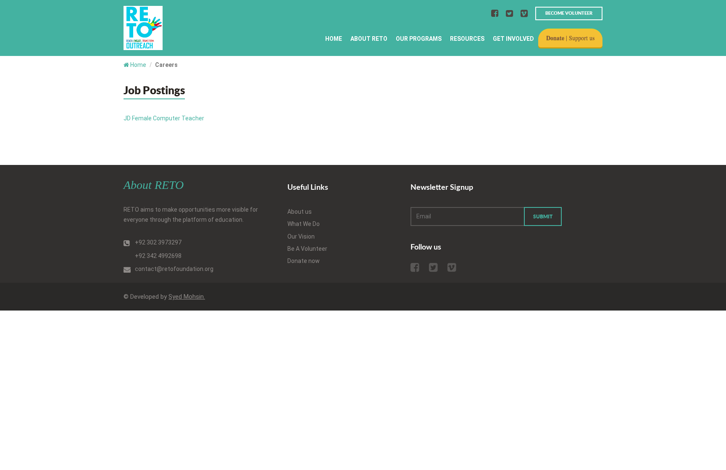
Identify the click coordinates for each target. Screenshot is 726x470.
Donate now (303, 261)
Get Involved (513, 38)
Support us (581, 38)
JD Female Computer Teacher (164, 118)
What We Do (303, 223)
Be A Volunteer (307, 248)
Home (333, 38)
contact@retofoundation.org (174, 269)
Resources (467, 38)
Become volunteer (568, 13)
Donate (555, 37)
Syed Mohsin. (186, 296)
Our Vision (301, 236)
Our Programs (419, 38)
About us (299, 211)
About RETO (368, 38)
